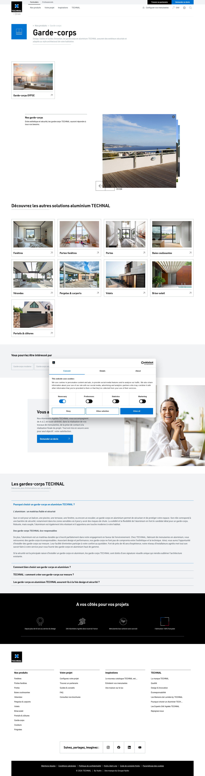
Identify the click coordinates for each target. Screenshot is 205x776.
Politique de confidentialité (90, 766)
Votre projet (49, 8)
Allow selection (102, 411)
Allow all (136, 411)
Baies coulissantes (162, 252)
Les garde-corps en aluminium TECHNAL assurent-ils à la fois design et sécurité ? (56, 581)
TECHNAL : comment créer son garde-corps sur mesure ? (43, 574)
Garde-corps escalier (44, 366)
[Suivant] (110, 186)
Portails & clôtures (23, 333)
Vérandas (18, 293)
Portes (109, 252)
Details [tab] (102, 371)
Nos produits (35, 8)
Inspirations (63, 8)
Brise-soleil (158, 293)
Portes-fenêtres (68, 252)
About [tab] (138, 371)
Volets (109, 293)
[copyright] (173, 117)
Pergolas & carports (71, 293)
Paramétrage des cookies (153, 766)
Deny (68, 411)
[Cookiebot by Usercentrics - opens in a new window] (143, 363)
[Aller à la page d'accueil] (16, 8)
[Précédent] (100, 186)
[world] (184, 7)
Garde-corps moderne (22, 366)
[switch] (89, 401)
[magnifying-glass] (190, 7)
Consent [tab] (66, 371)
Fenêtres (18, 252)
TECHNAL (76, 8)
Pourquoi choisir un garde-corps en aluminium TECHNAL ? (44, 504)
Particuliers (34, 2)
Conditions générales (67, 766)
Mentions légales (48, 766)
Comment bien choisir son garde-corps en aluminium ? (42, 566)
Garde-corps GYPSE (24, 95)
